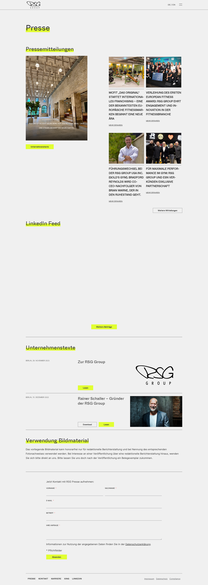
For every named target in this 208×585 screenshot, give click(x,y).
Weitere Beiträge (104, 327)
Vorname (50, 488)
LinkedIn (77, 578)
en (173, 4)
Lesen (85, 387)
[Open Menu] (180, 5)
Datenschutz (162, 579)
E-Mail (49, 501)
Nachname (110, 488)
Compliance (174, 579)
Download (87, 424)
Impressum (149, 579)
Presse (32, 578)
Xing (66, 578)
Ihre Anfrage (52, 525)
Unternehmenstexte (40, 146)
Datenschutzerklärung (137, 544)
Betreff (49, 513)
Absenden (56, 557)
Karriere (56, 578)
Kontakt (43, 578)
